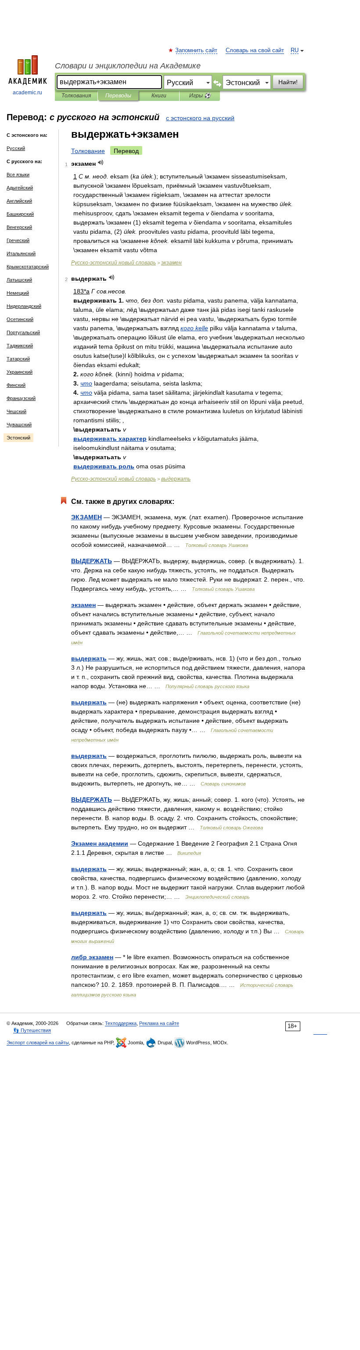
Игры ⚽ (200, 96)
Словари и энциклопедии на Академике (128, 65)
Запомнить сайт (196, 50)
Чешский (16, 411)
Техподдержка (121, 1023)
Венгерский (19, 227)
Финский (16, 385)
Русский (16, 148)
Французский (21, 398)
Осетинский (20, 319)
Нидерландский (24, 306)
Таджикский (20, 345)
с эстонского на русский (200, 117)
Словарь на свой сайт (255, 50)
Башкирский (20, 214)
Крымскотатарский (28, 266)
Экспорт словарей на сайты (38, 1042)
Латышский (19, 279)
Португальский (23, 332)
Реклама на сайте (159, 1023)
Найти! (288, 82)
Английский (19, 201)
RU (295, 50)
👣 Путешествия (32, 1030)
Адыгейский (20, 187)
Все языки (18, 174)
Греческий (18, 240)
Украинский (19, 372)
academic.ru (27, 92)
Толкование (88, 150)
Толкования (76, 96)
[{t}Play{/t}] (100, 162)
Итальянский (21, 253)
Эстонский (18, 437)
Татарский (18, 358)
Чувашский (19, 424)
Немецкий (18, 293)
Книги (158, 96)
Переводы (118, 96)
